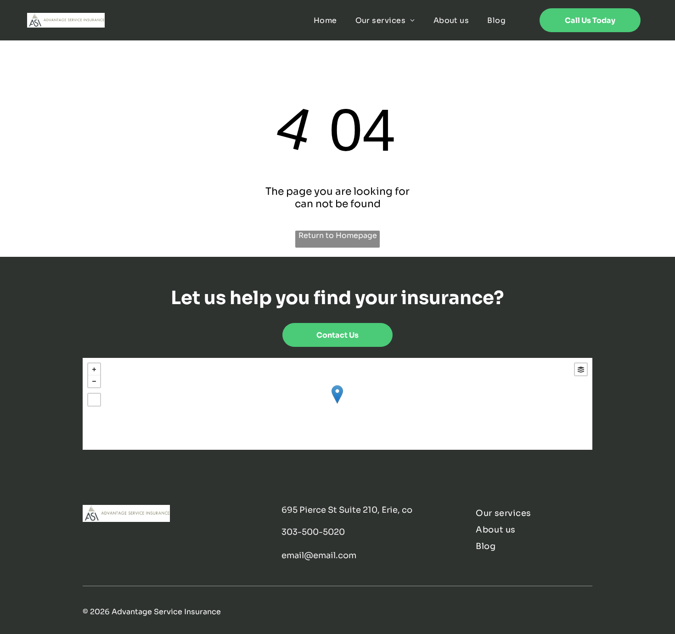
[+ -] (337, 404)
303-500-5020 (313, 532)
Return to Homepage (337, 235)
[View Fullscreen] (94, 400)
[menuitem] (325, 20)
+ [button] (94, 369)
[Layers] (581, 369)
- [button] (94, 381)
